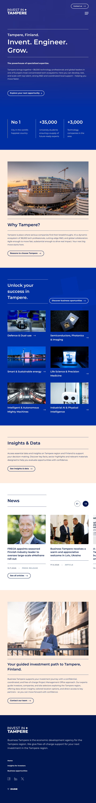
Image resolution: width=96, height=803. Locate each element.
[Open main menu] (87, 12)
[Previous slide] (77, 504)
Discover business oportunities (67, 301)
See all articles (17, 576)
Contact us (78, 6)
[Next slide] (86, 504)
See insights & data (19, 469)
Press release (30, 568)
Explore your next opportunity (25, 93)
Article (69, 565)
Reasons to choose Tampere (24, 253)
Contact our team (18, 701)
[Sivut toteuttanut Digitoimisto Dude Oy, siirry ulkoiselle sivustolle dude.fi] (12, 789)
